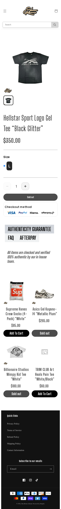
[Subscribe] (50, 469)
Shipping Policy (14, 444)
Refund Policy (13, 437)
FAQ (11, 238)
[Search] (54, 24)
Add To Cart (16, 333)
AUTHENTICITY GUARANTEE (29, 229)
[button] (5, 11)
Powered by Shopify (39, 503)
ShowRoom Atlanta (26, 503)
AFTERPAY (28, 238)
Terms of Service (14, 430)
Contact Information (15, 450)
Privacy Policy (13, 424)
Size (6, 157)
